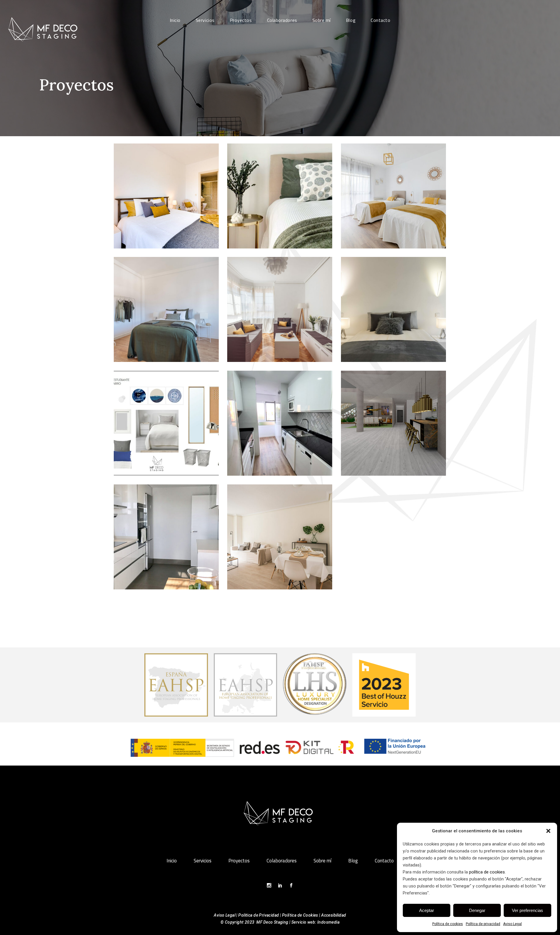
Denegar (477, 910)
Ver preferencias (527, 910)
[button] (548, 831)
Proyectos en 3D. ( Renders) (393, 417)
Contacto (384, 860)
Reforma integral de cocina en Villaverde (280, 417)
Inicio (172, 860)
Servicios (202, 860)
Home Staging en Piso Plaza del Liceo (166, 190)
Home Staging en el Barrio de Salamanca (166, 300)
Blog (353, 860)
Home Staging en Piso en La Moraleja (393, 190)
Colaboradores (282, 860)
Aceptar (426, 910)
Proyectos (239, 860)
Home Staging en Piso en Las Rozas (280, 190)
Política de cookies (447, 924)
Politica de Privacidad (258, 915)
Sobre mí (322, 860)
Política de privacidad (483, 924)
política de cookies (487, 872)
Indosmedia (328, 922)
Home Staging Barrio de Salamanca (393, 303)
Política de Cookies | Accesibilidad (314, 915)
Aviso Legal (512, 924)
